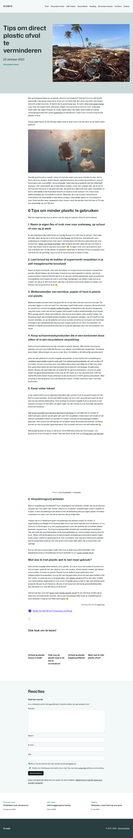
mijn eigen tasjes (96, 104)
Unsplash (77, 492)
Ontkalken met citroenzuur (15, 805)
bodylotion (58, 112)
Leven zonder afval (85, 552)
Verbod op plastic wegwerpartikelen (76, 656)
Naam (31, 735)
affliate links (101, 605)
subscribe (82, 768)
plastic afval (75, 578)
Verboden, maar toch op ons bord (106, 805)
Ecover (84, 367)
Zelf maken (51, 802)
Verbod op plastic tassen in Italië (36, 656)
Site (29, 754)
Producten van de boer (93, 433)
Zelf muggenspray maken (59, 805)
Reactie (31, 708)
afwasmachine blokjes (77, 361)
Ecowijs (7, 6)
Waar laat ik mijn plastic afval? (96, 656)
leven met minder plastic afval (63, 592)
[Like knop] (29, 618)
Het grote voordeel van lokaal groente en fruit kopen (51, 412)
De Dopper (65, 238)
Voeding (94, 802)
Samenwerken (124, 828)
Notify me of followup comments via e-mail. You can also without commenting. (68, 768)
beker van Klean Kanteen (50, 243)
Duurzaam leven (11, 64)
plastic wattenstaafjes (60, 308)
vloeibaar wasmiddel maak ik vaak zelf (45, 361)
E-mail (31, 745)
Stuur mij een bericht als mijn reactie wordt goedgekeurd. (53, 763)
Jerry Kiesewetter (65, 492)
